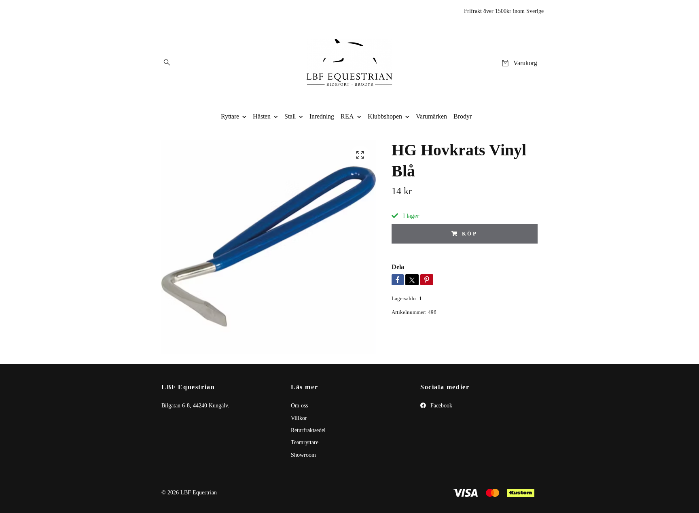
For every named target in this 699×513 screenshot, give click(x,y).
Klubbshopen (385, 116)
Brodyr (462, 116)
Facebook (440, 406)
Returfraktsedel (308, 430)
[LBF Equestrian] (350, 63)
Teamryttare (304, 442)
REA (347, 116)
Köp (470, 234)
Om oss (299, 406)
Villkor (299, 418)
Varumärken (431, 116)
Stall (290, 116)
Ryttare (230, 116)
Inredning (321, 116)
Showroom (303, 455)
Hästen (262, 116)
